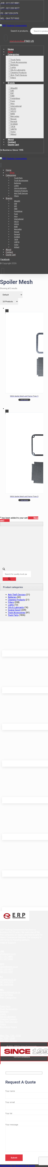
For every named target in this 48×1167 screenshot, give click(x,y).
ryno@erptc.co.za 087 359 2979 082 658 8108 (8, 982)
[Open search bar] (4, 569)
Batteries (12, 597)
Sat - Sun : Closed (8, 1041)
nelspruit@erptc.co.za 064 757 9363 (10, 993)
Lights (11, 605)
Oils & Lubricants (16, 607)
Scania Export (14, 610)
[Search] (9, 579)
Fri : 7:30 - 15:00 (7, 1038)
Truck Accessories (16, 612)
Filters (11, 602)
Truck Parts (13, 615)
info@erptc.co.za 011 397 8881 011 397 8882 (8, 956)
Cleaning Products (16, 599)
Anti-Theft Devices (17, 594)
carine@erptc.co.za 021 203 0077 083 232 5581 (9, 969)
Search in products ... (20, 31)
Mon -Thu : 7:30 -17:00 (10, 1036)
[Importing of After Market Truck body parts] (13, 25)
